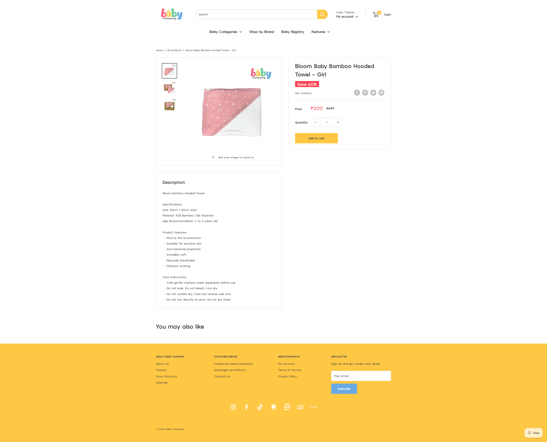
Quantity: (301, 122)
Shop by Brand (261, 31)
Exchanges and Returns (230, 370)
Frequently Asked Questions (233, 363)
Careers (161, 370)
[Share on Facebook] (357, 92)
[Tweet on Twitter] (373, 92)
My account (345, 16)
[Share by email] (381, 92)
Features (318, 31)
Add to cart (317, 138)
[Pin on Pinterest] (365, 92)
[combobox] (256, 14)
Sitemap (162, 382)
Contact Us (222, 376)
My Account (286, 363)
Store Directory (166, 376)
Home (159, 50)
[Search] (322, 14)
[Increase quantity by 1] (338, 122)
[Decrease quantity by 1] (315, 122)
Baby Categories (223, 31)
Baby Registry (292, 31)
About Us (162, 363)
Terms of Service (289, 370)
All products (174, 50)
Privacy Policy (287, 376)
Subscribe (344, 388)
